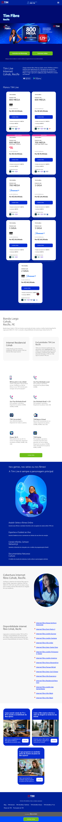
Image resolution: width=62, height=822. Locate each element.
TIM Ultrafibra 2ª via (49, 805)
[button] (58, 2)
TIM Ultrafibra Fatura (36, 805)
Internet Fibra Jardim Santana (46, 638)
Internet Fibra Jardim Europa (46, 634)
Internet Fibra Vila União (44, 643)
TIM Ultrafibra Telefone (22, 805)
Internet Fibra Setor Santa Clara (47, 647)
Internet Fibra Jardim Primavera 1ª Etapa (47, 653)
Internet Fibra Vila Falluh (44, 693)
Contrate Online (31, 819)
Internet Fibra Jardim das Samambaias (45, 688)
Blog (5, 805)
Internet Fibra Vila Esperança (46, 676)
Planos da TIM (8, 808)
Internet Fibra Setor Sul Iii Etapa (47, 672)
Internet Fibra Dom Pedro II (45, 629)
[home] (5, 2)
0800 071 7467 (42, 72)
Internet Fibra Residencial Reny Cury (47, 681)
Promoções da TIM (18, 808)
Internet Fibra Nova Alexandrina (47, 663)
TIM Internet (11, 805)
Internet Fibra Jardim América (46, 658)
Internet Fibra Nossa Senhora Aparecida (46, 624)
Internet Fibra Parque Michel (46, 667)
